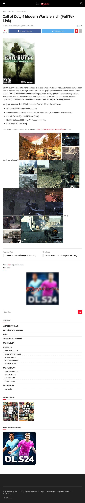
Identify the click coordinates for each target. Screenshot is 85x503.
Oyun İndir (11, 11)
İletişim (42, 491)
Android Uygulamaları (13, 330)
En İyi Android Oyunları (10, 491)
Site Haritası (7, 494)
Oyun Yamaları (9, 368)
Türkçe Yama (10, 381)
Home (4, 11)
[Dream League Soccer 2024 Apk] (19, 448)
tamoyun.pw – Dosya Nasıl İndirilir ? (58, 491)
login (9, 265)
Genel (5, 334)
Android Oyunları (10, 326)
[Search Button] (80, 312)
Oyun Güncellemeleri (12, 338)
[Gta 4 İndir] (10, 411)
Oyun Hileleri (8, 343)
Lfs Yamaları (10, 378)
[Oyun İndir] (42, 288)
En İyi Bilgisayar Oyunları (28, 491)
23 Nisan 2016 (7, 26)
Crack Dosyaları (11, 372)
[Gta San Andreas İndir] (26, 411)
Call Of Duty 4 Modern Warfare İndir (51, 129)
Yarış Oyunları (10, 363)
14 (81, 25)
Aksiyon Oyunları (21, 11)
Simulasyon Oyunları (13, 354)
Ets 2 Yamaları (10, 375)
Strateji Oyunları (11, 360)
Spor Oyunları (10, 357)
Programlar (8, 385)
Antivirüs (8, 389)
